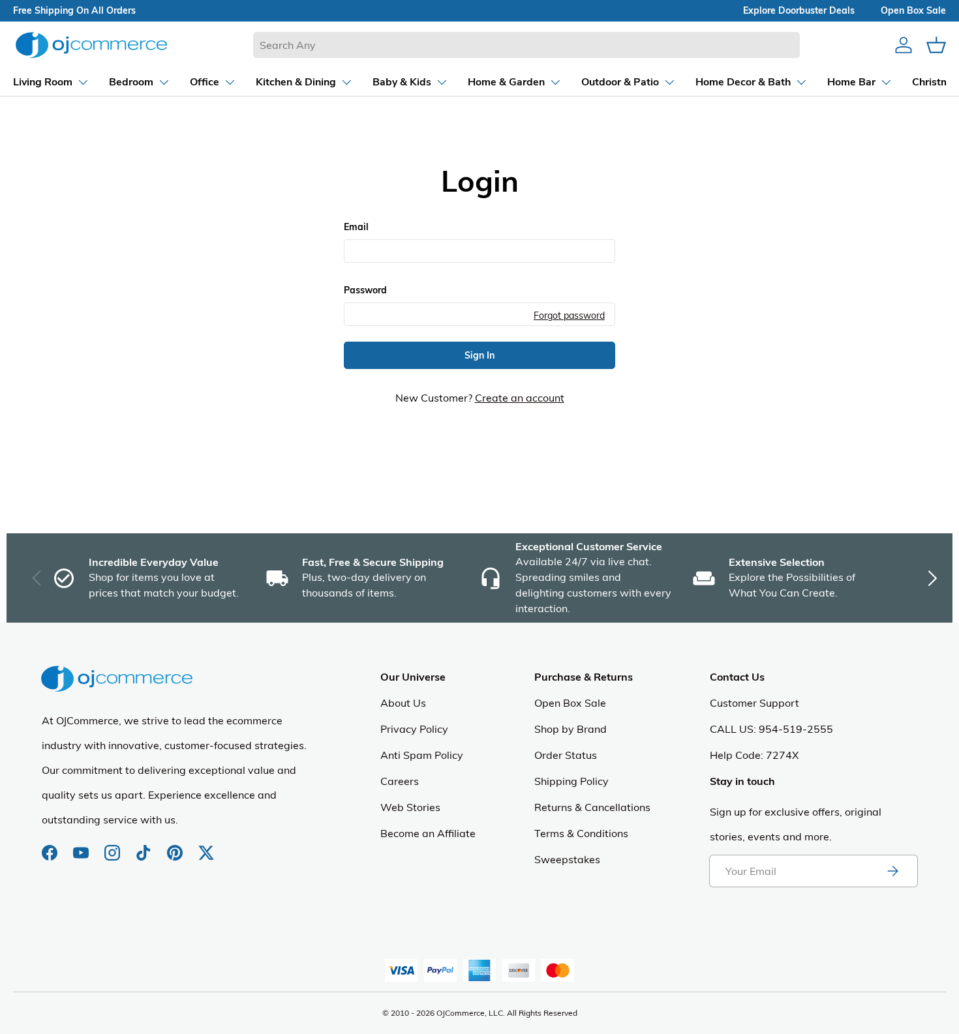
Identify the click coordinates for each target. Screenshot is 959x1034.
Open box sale (913, 10)
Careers (399, 781)
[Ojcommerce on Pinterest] (176, 846)
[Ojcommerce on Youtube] (82, 846)
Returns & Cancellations (592, 807)
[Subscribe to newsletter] (892, 871)
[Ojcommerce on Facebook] (51, 846)
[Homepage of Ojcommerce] (91, 45)
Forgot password (569, 315)
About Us (403, 702)
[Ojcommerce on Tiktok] (144, 846)
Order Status (565, 754)
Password (365, 290)
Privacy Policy (414, 728)
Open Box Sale (570, 702)
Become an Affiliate (428, 833)
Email (356, 227)
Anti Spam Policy (421, 754)
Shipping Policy (571, 781)
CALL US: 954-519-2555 (771, 728)
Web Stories (410, 807)
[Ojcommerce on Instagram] (113, 846)
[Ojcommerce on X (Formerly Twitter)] (206, 846)
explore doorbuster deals (799, 10)
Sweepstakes (567, 859)
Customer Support (754, 702)
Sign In (479, 355)
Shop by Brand (570, 728)
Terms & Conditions (581, 833)
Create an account (519, 397)
